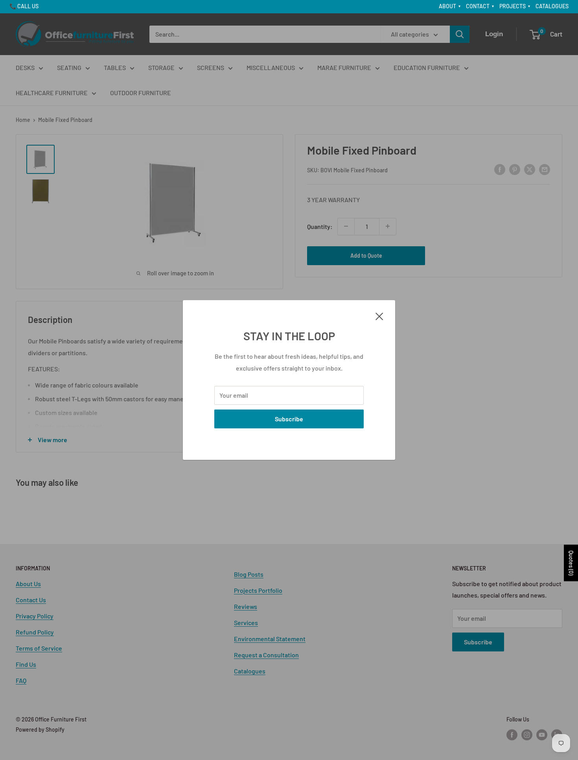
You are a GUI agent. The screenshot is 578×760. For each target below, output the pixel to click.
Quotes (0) (571, 562)
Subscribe (289, 418)
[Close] (379, 315)
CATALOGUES (552, 6)
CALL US (28, 6)
